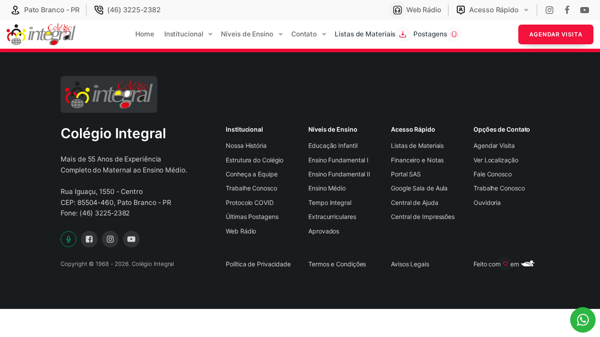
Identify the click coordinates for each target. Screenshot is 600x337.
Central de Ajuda (414, 202)
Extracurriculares (332, 216)
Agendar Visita (555, 34)
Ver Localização (495, 160)
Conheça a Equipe (251, 174)
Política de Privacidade (258, 264)
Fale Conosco (492, 174)
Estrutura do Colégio (254, 160)
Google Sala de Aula (419, 188)
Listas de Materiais (417, 145)
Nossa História (246, 145)
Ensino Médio (327, 188)
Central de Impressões (423, 216)
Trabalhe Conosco (251, 188)
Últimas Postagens (252, 216)
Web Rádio (241, 231)
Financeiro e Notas (417, 160)
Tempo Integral (329, 202)
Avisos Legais (410, 264)
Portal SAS (406, 174)
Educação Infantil (332, 145)
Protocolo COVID (250, 202)
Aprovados (323, 231)
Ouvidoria (487, 202)
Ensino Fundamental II (339, 174)
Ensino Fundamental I (338, 160)
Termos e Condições (337, 264)
